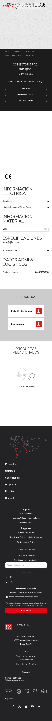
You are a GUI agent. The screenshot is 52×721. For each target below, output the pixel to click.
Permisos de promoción (26, 588)
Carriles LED (33, 51)
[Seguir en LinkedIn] (38, 706)
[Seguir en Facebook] (13, 706)
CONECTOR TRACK (13, 55)
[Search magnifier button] (17, 6)
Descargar (38, 311)
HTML (11, 577)
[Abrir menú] (46, 6)
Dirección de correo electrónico (26, 560)
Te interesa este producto (26, 94)
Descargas (26, 88)
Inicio (7, 51)
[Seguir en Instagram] (26, 706)
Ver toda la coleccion (26, 100)
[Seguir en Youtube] (32, 706)
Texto (11, 582)
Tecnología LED (19, 51)
